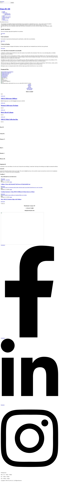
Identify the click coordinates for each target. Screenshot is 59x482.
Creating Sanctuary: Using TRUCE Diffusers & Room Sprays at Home (17, 191)
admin (11, 181)
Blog (2, 180)
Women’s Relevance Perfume (9, 105)
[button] (29, 89)
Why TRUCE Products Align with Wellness (11, 199)
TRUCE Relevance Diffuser (9, 98)
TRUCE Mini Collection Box (9, 119)
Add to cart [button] (3, 96)
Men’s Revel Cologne (7, 112)
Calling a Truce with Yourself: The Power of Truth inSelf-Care (15, 184)
